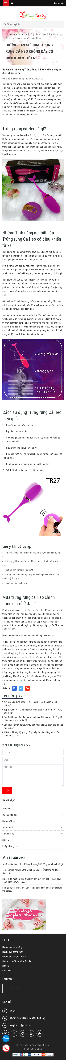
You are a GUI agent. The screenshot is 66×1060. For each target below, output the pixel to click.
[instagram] (31, 1033)
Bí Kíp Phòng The (10, 846)
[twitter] (5, 1033)
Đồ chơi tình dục (9, 815)
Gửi (7, 790)
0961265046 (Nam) (36, 1018)
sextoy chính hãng (45, 653)
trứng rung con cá (22, 668)
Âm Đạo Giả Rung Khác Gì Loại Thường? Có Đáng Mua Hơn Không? (32, 864)
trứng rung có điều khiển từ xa (45, 668)
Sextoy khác (8, 833)
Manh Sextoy (14, 988)
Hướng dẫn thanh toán (12, 952)
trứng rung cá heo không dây (44, 665)
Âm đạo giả (7, 827)
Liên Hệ (5, 966)
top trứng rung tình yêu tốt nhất (46, 657)
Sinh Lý (5, 840)
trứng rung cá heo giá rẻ (19, 665)
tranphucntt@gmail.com (21, 1025)
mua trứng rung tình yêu (49, 649)
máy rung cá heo (41, 645)
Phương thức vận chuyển (14, 956)
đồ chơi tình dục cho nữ (34, 680)
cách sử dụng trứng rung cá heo (25, 642)
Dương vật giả (8, 821)
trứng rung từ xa (48, 676)
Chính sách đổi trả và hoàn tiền (16, 961)
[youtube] (40, 1033)
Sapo (39, 1049)
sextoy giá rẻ (16, 657)
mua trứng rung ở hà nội (26, 649)
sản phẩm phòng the (12, 653)
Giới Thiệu (7, 970)
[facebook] (14, 1033)
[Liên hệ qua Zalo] (6, 1038)
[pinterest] (23, 1033)
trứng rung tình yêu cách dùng (32, 672)
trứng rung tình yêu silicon (28, 676)
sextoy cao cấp (29, 653)
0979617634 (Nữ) (18, 1018)
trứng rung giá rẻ (10, 672)
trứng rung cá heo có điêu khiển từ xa (19, 661)
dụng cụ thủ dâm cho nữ (21, 645)
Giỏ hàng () (59, 3)
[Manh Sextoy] (33, 14)
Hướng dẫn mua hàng (12, 947)
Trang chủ (7, 808)
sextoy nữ (26, 657)
